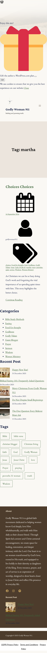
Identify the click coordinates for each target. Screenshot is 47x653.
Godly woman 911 (17, 109)
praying (18, 467)
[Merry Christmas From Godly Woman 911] (5, 391)
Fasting (8, 323)
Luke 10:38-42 (20, 267)
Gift (2, 80)
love (33, 459)
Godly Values (11, 335)
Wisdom (18, 269)
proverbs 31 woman (11, 475)
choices (8, 265)
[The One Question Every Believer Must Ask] (5, 414)
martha (28, 267)
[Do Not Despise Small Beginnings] (5, 403)
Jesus (12, 267)
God (25, 265)
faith (4, 451)
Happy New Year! (20, 369)
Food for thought (17, 265)
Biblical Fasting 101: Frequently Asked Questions (22, 380)
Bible (4, 436)
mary (34, 267)
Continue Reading (14, 299)
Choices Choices (20, 186)
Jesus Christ (19, 459)
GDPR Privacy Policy (9, 645)
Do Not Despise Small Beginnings (27, 399)
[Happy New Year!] (5, 373)
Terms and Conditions (29, 645)
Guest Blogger (11, 339)
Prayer (8, 343)
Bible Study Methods (14, 319)
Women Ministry (28, 269)
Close (26, 87)
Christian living (31, 443)
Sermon (8, 348)
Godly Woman (30, 451)
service (12, 269)
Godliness (31, 265)
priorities (39, 267)
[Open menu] (39, 105)
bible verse (18, 436)
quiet (7, 269)
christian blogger (9, 443)
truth (29, 475)
